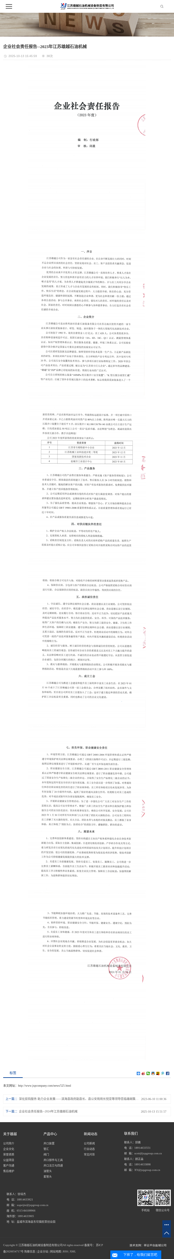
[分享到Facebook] (168, 1073)
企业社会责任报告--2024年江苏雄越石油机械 (48, 1111)
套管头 (48, 1176)
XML (73, 1251)
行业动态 (89, 1148)
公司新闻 (89, 1143)
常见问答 (89, 1154)
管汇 (46, 1148)
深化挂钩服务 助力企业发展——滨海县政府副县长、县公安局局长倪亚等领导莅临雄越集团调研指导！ (80, 1098)
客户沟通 (8, 1165)
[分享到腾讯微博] (163, 1073)
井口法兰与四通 (53, 1165)
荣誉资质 (8, 1154)
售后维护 (8, 1171)
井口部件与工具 (53, 1160)
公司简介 (8, 1143)
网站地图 (55, 1251)
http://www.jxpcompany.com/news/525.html (44, 1085)
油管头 (48, 1171)
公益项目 (8, 1160)
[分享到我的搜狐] (158, 1073)
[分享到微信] (148, 1073)
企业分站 (42, 1251)
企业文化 (8, 1148)
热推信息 (29, 1251)
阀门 (46, 1154)
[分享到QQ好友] (153, 1073)
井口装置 (49, 1143)
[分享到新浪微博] (143, 1073)
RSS (65, 1251)
